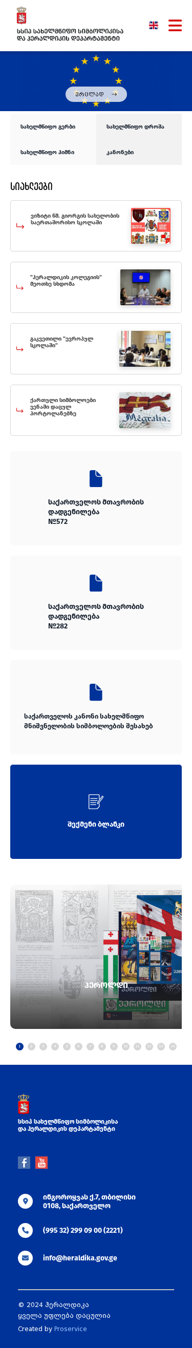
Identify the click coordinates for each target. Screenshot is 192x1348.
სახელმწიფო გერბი (47, 126)
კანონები (120, 152)
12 (149, 1046)
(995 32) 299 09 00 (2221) (83, 1230)
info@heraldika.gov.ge (80, 1258)
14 (172, 1046)
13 (161, 1046)
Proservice (70, 1329)
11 (137, 1046)
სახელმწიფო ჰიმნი (47, 152)
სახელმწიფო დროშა (135, 126)
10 (125, 1046)
